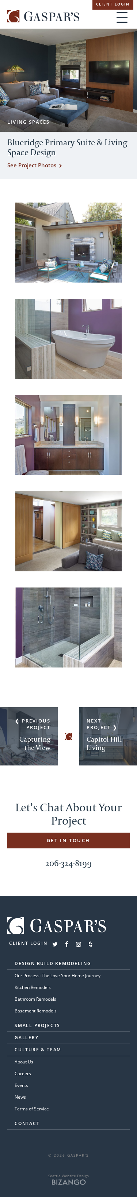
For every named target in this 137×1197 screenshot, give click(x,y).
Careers (23, 1073)
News (20, 1097)
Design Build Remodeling (53, 963)
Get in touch (68, 840)
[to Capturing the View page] (29, 736)
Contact (27, 1123)
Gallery (27, 1037)
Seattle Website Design (68, 1175)
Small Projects (37, 1025)
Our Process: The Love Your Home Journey (57, 975)
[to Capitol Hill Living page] (108, 736)
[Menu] (122, 17)
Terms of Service (32, 1109)
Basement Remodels (36, 1011)
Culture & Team (38, 1050)
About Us (24, 1062)
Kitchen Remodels (33, 987)
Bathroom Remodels (35, 999)
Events (21, 1085)
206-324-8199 (68, 863)
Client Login (113, 4)
